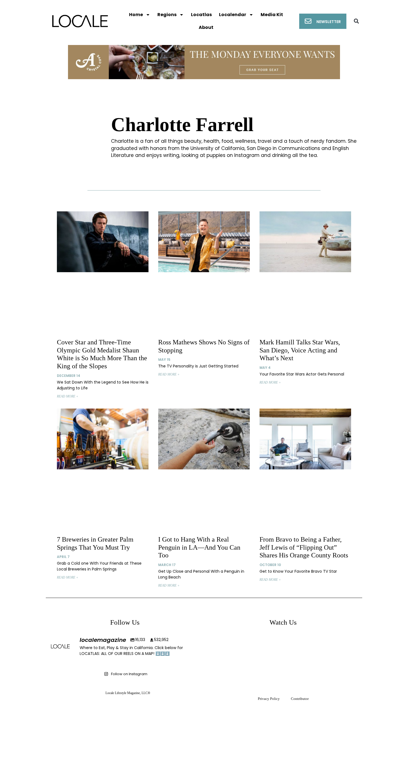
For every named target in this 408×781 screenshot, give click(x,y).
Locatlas (201, 14)
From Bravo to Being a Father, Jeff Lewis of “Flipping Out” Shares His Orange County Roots (304, 547)
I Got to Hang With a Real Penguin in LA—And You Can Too (199, 547)
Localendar (232, 14)
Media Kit (272, 14)
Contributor (300, 699)
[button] (356, 21)
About (206, 27)
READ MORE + (67, 396)
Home (136, 14)
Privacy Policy (269, 699)
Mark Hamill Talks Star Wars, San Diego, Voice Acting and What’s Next (300, 350)
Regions (167, 14)
